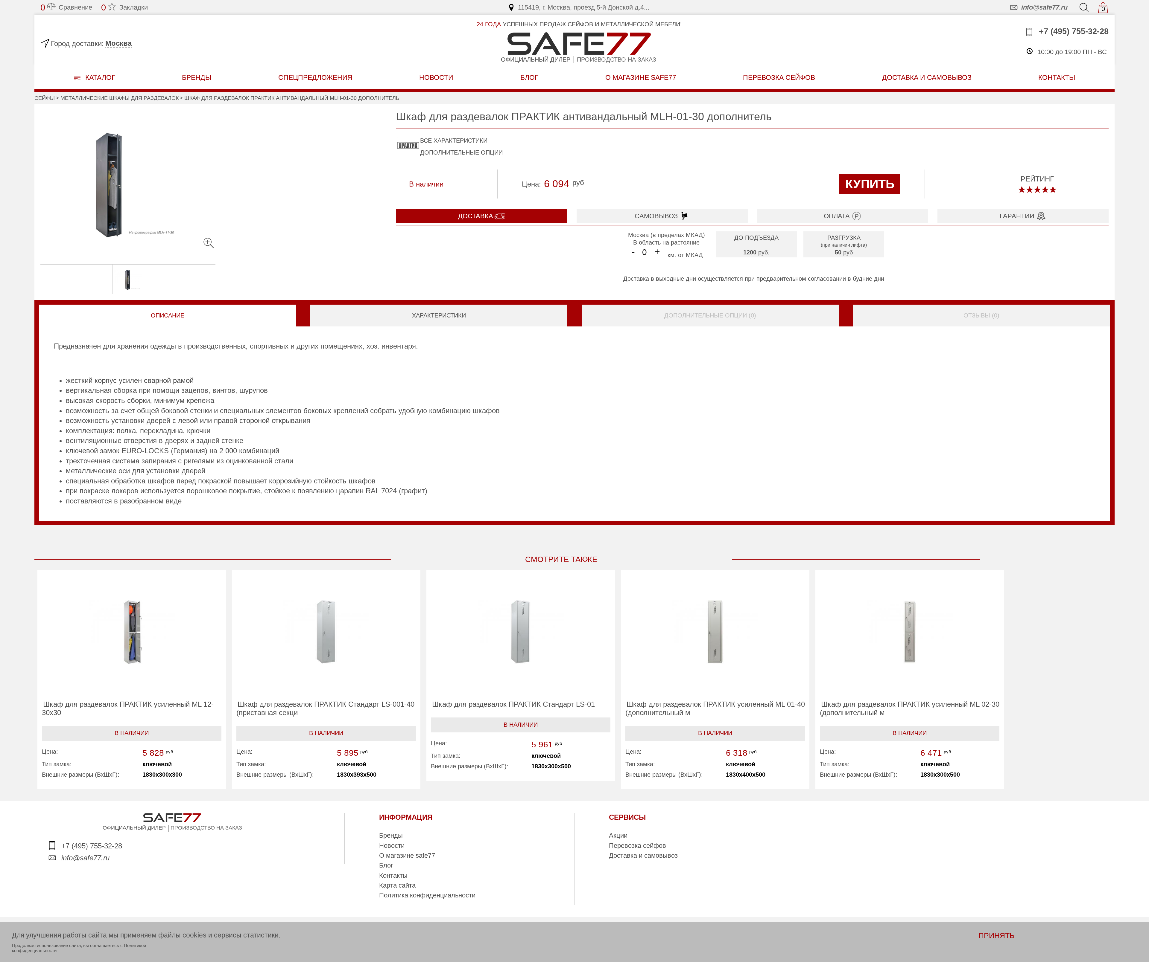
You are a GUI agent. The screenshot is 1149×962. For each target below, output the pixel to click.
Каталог (99, 77)
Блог (529, 77)
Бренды (196, 77)
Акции (618, 835)
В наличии (132, 733)
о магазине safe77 (640, 77)
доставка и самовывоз (927, 77)
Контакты (393, 875)
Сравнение (66, 7)
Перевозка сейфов (637, 845)
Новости (436, 77)
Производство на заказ (616, 59)
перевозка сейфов (779, 77)
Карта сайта (397, 885)
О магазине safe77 (407, 855)
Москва (118, 43)
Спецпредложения (315, 77)
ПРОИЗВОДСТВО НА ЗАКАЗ (206, 828)
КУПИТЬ (869, 184)
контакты (1056, 77)
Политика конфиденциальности (427, 895)
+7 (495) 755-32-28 (1072, 31)
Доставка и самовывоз (643, 855)
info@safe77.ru (1044, 7)
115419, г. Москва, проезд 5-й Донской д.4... (583, 7)
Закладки (124, 7)
